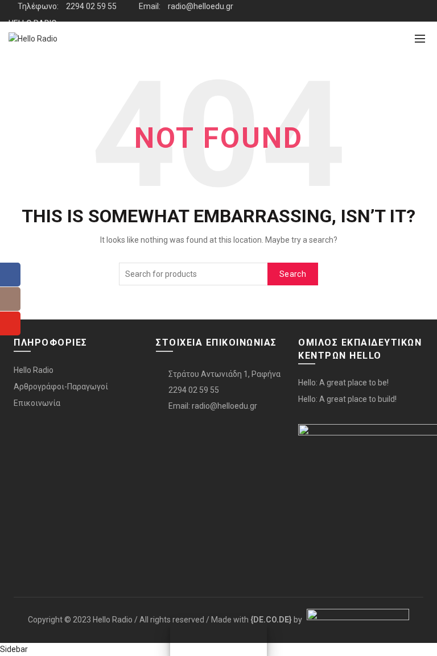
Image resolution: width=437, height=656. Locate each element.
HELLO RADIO (33, 23)
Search (292, 274)
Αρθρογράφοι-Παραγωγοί (61, 386)
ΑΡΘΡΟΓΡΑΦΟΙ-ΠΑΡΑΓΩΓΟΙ (58, 44)
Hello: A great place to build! (347, 399)
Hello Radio (33, 370)
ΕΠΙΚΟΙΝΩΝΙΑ (32, 66)
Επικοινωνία (37, 403)
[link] (271, 619)
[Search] (395, 38)
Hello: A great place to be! (343, 382)
